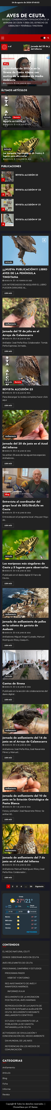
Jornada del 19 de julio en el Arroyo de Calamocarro (20, 333)
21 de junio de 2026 (23, 451)
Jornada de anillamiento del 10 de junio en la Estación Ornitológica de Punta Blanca (25, 799)
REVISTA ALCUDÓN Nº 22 (28, 177)
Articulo (7, 117)
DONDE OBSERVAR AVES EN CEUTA (20, 957)
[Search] (48, 38)
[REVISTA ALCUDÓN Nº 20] (7, 207)
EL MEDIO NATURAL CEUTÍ (16, 951)
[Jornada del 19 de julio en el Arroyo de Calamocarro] (25, 312)
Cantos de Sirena (13, 683)
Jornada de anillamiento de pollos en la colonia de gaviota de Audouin (24, 625)
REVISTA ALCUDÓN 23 (14, 121)
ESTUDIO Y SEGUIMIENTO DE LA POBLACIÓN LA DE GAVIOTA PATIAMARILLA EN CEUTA (21, 1024)
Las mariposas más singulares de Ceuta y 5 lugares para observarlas (23, 154)
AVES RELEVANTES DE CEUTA (17, 963)
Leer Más (8, 293)
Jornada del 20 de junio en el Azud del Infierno (25, 445)
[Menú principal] (2, 38)
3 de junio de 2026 (23, 83)
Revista (16, 117)
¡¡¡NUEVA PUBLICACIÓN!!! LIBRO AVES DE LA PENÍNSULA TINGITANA (24, 273)
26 (31, 886)
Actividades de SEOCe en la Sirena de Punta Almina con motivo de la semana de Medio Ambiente (23, 74)
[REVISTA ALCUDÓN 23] (25, 111)
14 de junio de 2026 (23, 687)
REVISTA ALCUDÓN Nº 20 (28, 207)
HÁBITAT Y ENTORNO (18, 978)
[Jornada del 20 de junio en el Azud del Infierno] (25, 425)
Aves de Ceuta (25, 15)
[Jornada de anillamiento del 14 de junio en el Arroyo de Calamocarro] (25, 719)
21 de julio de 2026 (22, 339)
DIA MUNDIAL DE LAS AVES (18, 1041)
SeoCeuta (9, 83)
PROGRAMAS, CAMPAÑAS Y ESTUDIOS (21, 968)
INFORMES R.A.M (16, 991)
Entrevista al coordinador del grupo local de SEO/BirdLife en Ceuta (22, 505)
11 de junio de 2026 (23, 807)
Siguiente (39, 886)
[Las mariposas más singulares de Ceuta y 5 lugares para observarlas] (25, 545)
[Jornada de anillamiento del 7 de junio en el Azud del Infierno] (25, 839)
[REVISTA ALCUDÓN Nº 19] (7, 222)
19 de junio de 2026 (23, 513)
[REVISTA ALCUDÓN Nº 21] (7, 192)
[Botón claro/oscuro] (42, 38)
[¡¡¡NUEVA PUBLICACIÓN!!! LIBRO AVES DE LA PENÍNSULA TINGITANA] (25, 251)
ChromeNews (19, 1107)
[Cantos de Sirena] (25, 665)
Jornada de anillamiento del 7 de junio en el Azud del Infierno (23, 859)
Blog (6, 64)
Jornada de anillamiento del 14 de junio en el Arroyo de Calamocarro (24, 739)
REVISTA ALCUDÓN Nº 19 (28, 221)
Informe (6, 1089)
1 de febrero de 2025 (23, 281)
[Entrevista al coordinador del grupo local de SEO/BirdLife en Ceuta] (25, 483)
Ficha (5, 1084)
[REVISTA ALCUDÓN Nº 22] (7, 177)
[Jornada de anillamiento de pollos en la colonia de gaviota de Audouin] (25, 603)
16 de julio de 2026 (23, 125)
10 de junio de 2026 (23, 865)
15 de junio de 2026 (23, 159)
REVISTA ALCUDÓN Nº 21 (28, 192)
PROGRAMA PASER (15, 973)
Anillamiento (10, 324)
